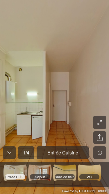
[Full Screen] (99, 122)
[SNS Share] (99, 137)
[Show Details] (99, 152)
